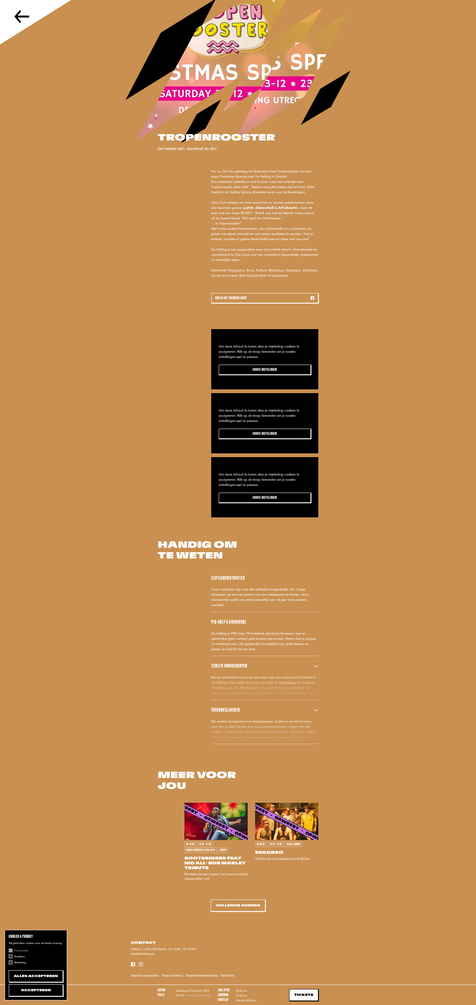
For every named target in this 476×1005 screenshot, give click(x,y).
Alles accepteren (36, 976)
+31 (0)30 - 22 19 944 (181, 949)
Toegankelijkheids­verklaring (202, 975)
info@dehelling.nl (143, 954)
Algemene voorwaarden (145, 975)
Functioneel (21, 950)
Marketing (20, 962)
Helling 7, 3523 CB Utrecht (149, 949)
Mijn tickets (227, 975)
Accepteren (36, 990)
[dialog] (36, 965)
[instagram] (141, 964)
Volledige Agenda (238, 905)
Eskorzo (269, 852)
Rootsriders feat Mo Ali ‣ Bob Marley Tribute (215, 863)
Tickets (303, 994)
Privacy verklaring (172, 975)
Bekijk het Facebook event (231, 298)
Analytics (19, 956)
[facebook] (133, 964)
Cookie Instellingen (265, 370)
